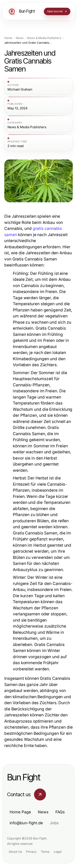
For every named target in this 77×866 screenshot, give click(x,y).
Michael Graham (19, 89)
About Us (15, 851)
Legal (57, 851)
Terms (45, 851)
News (20, 38)
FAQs (60, 812)
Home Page (20, 812)
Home (8, 38)
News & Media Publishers (44, 38)
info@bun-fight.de (26, 823)
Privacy (31, 851)
